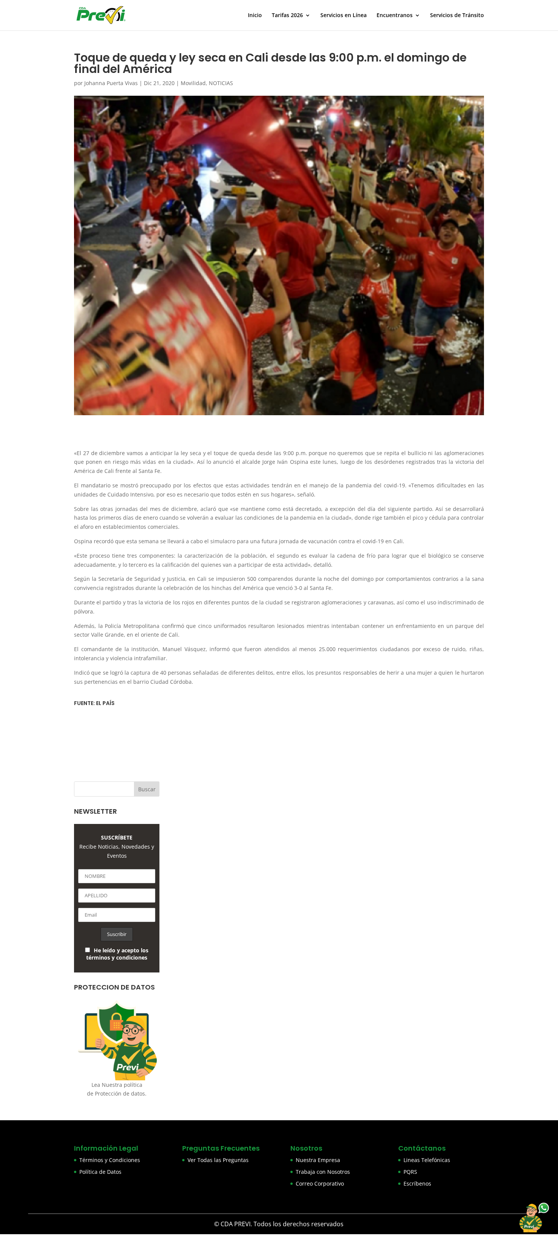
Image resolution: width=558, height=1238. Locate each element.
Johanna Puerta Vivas (111, 83)
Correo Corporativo (320, 1183)
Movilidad (193, 83)
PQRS (410, 1171)
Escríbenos (417, 1183)
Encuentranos (395, 16)
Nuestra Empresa (318, 1160)
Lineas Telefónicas (427, 1160)
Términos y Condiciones (109, 1160)
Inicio (255, 16)
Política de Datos (100, 1171)
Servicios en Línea (343, 16)
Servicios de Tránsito (457, 16)
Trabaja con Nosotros (323, 1171)
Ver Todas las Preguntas (218, 1160)
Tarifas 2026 (287, 16)
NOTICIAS (221, 83)
